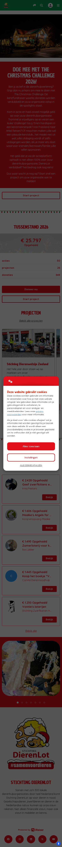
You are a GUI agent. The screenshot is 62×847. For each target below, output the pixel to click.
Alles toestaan (31, 446)
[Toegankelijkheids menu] (58, 843)
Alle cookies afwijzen (31, 465)
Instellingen (31, 457)
